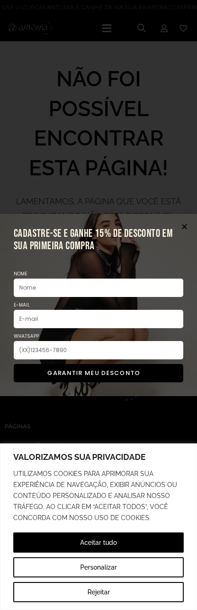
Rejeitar (99, 592)
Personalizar (98, 567)
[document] (98, 305)
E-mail (22, 305)
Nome (20, 273)
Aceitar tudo (98, 542)
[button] (184, 226)
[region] (98, 526)
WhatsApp (26, 336)
